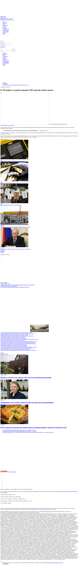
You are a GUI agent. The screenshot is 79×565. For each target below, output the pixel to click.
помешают (66, 135)
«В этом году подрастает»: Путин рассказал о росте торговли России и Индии (18, 343)
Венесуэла (2, 250)
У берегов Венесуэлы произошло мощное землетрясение (12, 161)
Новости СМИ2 (3, 282)
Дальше (2, 352)
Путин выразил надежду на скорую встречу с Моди (12, 340)
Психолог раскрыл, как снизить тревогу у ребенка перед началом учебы (16, 335)
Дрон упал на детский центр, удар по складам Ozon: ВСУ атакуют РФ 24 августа (18, 341)
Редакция (11, 471)
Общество (2, 424)
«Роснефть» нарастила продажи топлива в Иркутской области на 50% (15, 227)
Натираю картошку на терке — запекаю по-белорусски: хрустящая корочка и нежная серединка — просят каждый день (28, 432)
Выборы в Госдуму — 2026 (6, 18)
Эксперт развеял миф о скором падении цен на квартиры (13, 345)
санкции (2, 252)
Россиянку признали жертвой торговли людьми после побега (14, 287)
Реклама (14, 471)
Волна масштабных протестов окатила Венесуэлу (10, 205)
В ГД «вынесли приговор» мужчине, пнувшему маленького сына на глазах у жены (19, 339)
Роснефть (2, 251)
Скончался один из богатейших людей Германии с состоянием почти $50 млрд (18, 350)
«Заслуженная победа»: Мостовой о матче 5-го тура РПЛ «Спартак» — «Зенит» (18, 346)
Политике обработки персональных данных (54, 562)
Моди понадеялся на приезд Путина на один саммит (12, 336)
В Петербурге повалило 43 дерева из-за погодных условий (14, 334)
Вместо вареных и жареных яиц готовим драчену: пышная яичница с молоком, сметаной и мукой (33, 427)
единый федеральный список (46, 511)
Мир (1, 160)
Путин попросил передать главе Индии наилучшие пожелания (15, 349)
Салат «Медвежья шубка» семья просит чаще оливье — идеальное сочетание (19, 430)
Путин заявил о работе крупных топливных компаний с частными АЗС (15, 249)
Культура (2, 399)
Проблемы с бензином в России (7, 19)
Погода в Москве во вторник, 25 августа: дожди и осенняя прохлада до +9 (17, 333)
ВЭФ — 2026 (3, 17)
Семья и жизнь (3, 374)
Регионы (2, 225)
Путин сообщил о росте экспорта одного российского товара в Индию (16, 348)
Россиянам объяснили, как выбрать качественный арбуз (13, 344)
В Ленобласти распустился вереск (8, 286)
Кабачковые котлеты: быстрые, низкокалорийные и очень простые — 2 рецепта (20, 431)
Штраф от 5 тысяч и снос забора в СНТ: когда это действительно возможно (25, 377)
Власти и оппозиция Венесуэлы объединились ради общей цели (14, 183)
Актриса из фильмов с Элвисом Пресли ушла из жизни (13, 338)
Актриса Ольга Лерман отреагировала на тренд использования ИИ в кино (17, 342)
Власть (1, 247)
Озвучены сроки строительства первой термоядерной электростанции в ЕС (17, 284)
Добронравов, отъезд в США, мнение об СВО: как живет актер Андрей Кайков (27, 402)
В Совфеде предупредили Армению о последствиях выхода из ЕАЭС (16, 332)
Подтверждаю (5, 563)
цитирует (42, 130)
